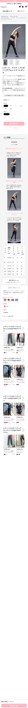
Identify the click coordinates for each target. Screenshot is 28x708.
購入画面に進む (14, 123)
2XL (6, 108)
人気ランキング (20, 11)
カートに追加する (14, 128)
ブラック (6, 114)
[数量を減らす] (5, 118)
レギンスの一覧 (5, 17)
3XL (11, 108)
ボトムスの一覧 (13, 16)
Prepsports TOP (4, 16)
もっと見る (23, 329)
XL (21, 105)
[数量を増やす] (12, 118)
